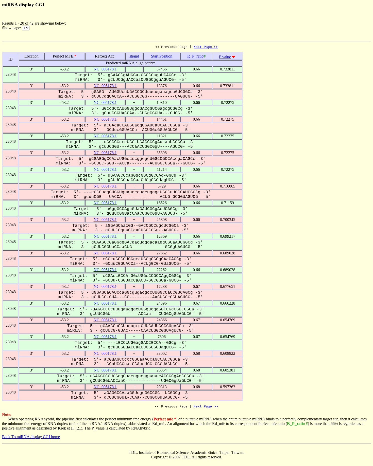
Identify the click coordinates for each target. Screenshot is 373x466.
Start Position (161, 56)
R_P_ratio (195, 56)
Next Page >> (206, 47)
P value (225, 57)
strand (134, 56)
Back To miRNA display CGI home (31, 437)
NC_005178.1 (105, 69)
